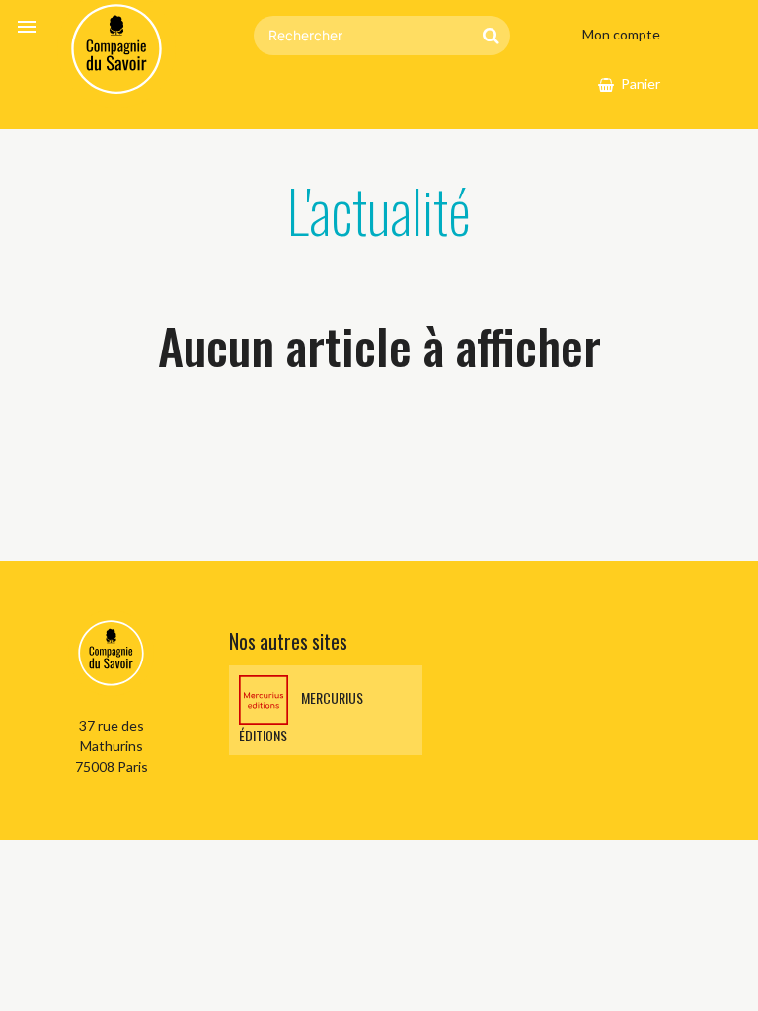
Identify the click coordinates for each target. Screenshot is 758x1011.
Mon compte (621, 34)
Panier (640, 83)
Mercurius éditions (301, 717)
